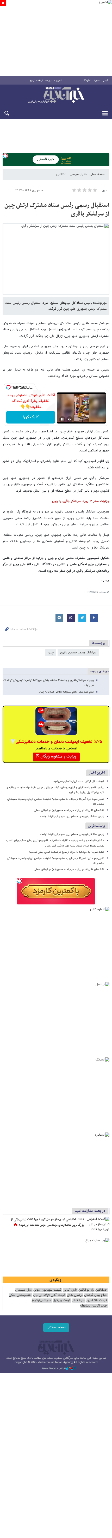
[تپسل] (5, 155)
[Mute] (69, 419)
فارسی (105, 80)
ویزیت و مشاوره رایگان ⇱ (56, 756)
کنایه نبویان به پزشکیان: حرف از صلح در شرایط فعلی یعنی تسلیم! (66, 852)
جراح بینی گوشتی (95, 1295)
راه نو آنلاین (86, 1289)
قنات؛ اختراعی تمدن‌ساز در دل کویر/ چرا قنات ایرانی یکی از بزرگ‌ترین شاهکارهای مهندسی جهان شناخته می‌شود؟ (47, 1222)
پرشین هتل (75, 1295)
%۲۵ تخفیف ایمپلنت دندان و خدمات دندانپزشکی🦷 (56, 741)
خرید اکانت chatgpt (93, 1305)
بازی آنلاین (70, 1289)
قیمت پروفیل (62, 1300)
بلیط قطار (78, 1300)
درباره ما (48, 80)
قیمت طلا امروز (96, 1300)
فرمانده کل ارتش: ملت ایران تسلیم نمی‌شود (78, 781)
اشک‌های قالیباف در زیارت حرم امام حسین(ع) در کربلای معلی (69, 810)
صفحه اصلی (97, 174)
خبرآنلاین (56, 95)
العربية (96, 80)
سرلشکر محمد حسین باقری (78, 652)
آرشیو (32, 80)
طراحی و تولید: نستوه (54, 1368)
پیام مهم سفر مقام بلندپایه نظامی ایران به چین (66, 692)
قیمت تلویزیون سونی (47, 1289)
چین (51, 652)
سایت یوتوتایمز (41, 1300)
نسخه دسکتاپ (56, 1327)
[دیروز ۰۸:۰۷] (97, 1225)
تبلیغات (39, 80)
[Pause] (62, 419)
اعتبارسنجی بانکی (20, 1295)
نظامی (60, 174)
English (87, 80)
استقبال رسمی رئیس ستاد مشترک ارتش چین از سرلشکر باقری (56, 209)
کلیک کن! (31, 417)
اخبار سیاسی (78, 174)
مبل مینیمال (23, 1289)
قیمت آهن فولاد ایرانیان (49, 1295)
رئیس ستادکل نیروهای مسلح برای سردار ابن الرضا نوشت (72, 816)
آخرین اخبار (97, 773)
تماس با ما (58, 80)
